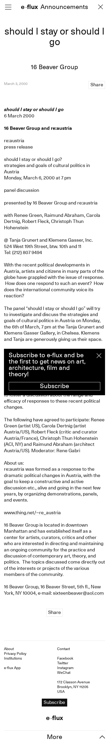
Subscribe (54, 386)
